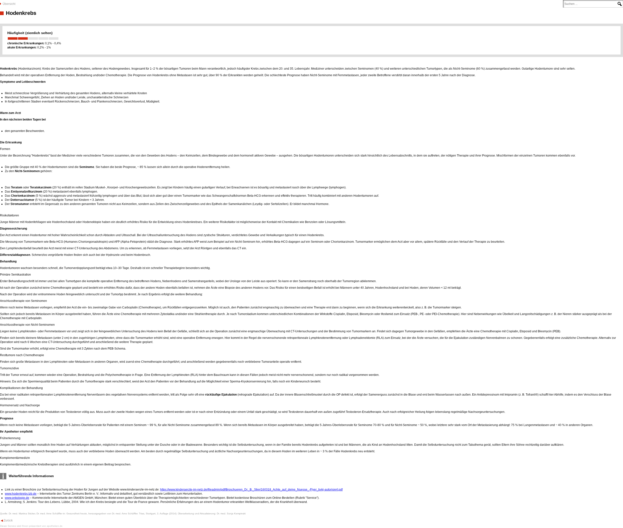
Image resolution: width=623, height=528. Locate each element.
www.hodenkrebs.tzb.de (21, 493)
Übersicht (9, 4)
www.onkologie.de (17, 498)
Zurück (8, 520)
